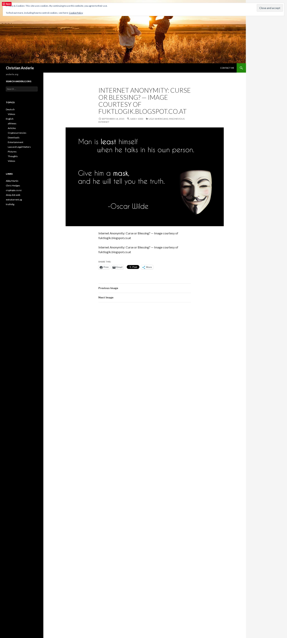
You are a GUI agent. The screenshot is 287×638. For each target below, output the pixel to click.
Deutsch (10, 109)
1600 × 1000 (136, 118)
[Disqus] (144, 360)
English (9, 118)
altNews (12, 123)
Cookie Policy (76, 12)
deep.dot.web (13, 194)
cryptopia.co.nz (14, 190)
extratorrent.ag (14, 199)
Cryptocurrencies (17, 132)
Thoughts (13, 156)
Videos (11, 114)
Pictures (12, 151)
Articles (12, 128)
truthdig (10, 204)
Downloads (14, 137)
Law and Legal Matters (19, 146)
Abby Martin (12, 180)
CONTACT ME (227, 68)
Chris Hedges (13, 185)
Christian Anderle (20, 68)
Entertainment (15, 142)
